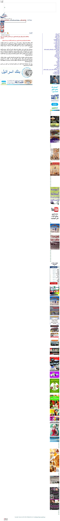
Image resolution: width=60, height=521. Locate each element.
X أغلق (1, 1)
